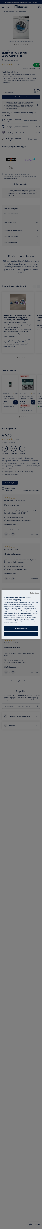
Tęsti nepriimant (34, 593)
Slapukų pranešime (22, 621)
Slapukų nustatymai (21, 628)
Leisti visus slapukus (21, 634)
